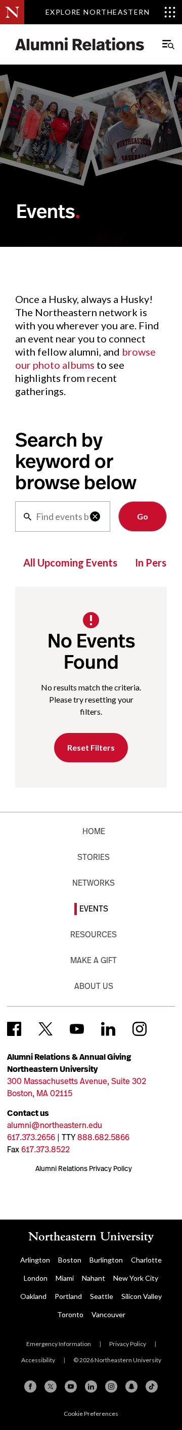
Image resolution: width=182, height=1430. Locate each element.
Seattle (101, 1296)
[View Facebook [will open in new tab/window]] (14, 1029)
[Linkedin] (91, 1386)
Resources (93, 934)
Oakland (33, 1296)
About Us (93, 986)
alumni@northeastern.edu (54, 1125)
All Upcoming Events (70, 562)
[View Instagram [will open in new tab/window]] (139, 1029)
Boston (69, 1259)
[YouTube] (71, 1386)
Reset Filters (91, 747)
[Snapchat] (131, 1386)
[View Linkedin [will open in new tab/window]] (108, 1029)
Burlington (106, 1259)
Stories (93, 857)
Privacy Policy (127, 1344)
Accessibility (38, 1360)
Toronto (70, 1314)
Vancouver (108, 1314)
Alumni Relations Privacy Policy (83, 1168)
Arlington (35, 1259)
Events (93, 909)
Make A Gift (93, 960)
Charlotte (146, 1259)
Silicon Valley (141, 1296)
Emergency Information (58, 1344)
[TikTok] (152, 1386)
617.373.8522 (45, 1149)
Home (93, 831)
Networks (93, 883)
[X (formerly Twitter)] (50, 1386)
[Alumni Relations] (80, 44)
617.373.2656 (31, 1137)
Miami (65, 1278)
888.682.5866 (103, 1137)
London (36, 1278)
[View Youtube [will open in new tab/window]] (77, 1029)
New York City (135, 1278)
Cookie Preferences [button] (91, 1413)
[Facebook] (30, 1386)
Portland (68, 1296)
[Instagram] (111, 1386)
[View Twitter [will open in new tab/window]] (45, 1029)
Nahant (93, 1278)
